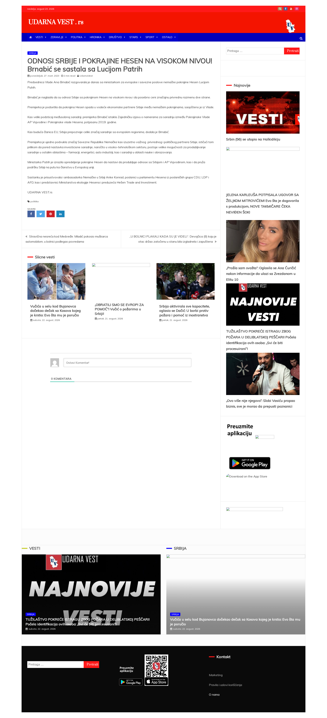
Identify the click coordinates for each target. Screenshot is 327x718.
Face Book (285, 8)
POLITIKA (76, 37)
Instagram (297, 8)
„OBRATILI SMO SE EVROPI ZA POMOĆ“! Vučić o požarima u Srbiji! (119, 309)
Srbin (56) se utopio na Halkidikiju (253, 139)
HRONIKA (95, 37)
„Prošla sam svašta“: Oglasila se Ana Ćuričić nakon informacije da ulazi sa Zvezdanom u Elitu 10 (261, 274)
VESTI (39, 37)
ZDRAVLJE (57, 37)
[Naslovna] (30, 37)
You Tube (291, 8)
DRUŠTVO (115, 37)
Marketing (216, 675)
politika (34, 201)
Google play (280, 8)
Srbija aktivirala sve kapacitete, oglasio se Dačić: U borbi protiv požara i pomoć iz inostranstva (184, 310)
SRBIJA (32, 53)
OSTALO (167, 37)
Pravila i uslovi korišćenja (225, 685)
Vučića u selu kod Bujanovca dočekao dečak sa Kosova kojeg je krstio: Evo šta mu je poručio (55, 310)
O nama (214, 694)
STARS (133, 37)
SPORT (150, 37)
